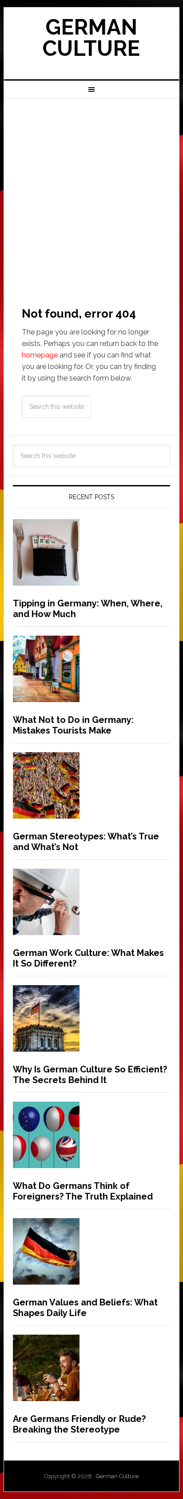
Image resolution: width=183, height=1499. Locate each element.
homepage (40, 355)
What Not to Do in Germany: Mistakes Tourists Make (73, 725)
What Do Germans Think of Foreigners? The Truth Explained (83, 1191)
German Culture (91, 38)
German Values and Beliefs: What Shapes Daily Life (85, 1307)
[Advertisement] (91, 194)
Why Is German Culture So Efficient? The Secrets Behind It (90, 1074)
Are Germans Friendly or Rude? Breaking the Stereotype (79, 1424)
